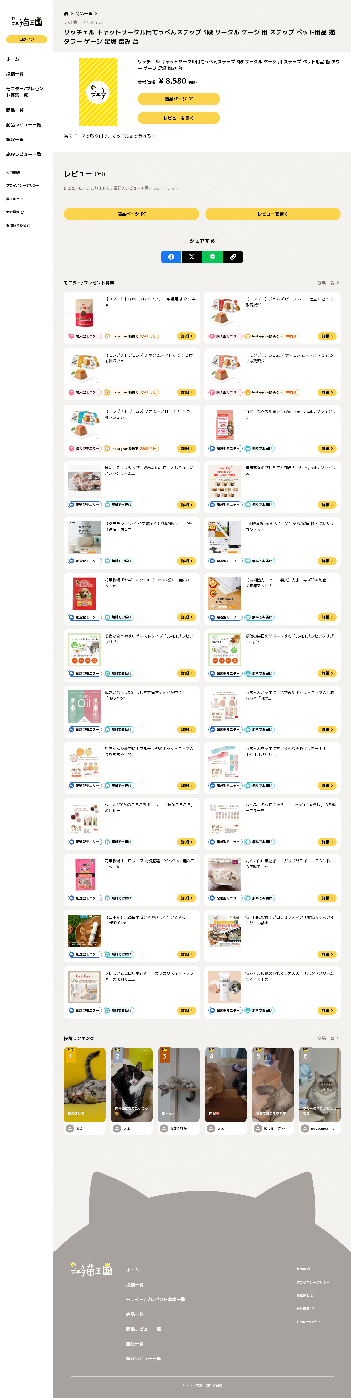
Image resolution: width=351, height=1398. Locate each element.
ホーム (12, 59)
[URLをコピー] (233, 257)
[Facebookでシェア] (171, 257)
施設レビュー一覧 (23, 154)
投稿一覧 (15, 74)
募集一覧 (326, 283)
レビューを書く (178, 118)
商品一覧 (15, 110)
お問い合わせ (16, 225)
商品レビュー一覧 (23, 125)
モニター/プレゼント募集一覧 (24, 92)
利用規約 (13, 172)
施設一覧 (15, 139)
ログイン (26, 39)
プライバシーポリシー (23, 185)
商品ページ (176, 99)
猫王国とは (14, 198)
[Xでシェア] (192, 257)
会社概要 (13, 212)
